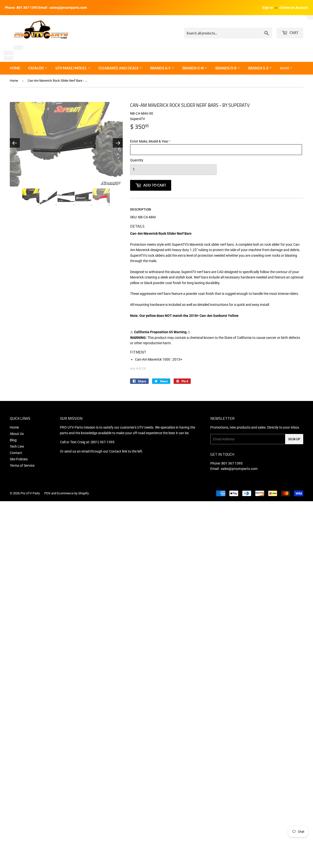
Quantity (136, 160)
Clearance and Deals (119, 68)
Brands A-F (160, 68)
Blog (13, 440)
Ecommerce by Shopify (73, 493)
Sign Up (294, 439)
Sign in (267, 8)
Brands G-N (193, 68)
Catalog (36, 68)
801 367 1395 (232, 463)
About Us (17, 434)
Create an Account (293, 8)
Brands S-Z (258, 68)
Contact (16, 453)
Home (15, 68)
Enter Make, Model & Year (149, 141)
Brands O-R (226, 68)
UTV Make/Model (72, 68)
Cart (293, 33)
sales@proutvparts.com (239, 469)
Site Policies (19, 459)
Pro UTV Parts (30, 493)
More (285, 68)
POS (47, 493)
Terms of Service (22, 465)
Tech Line (17, 446)
